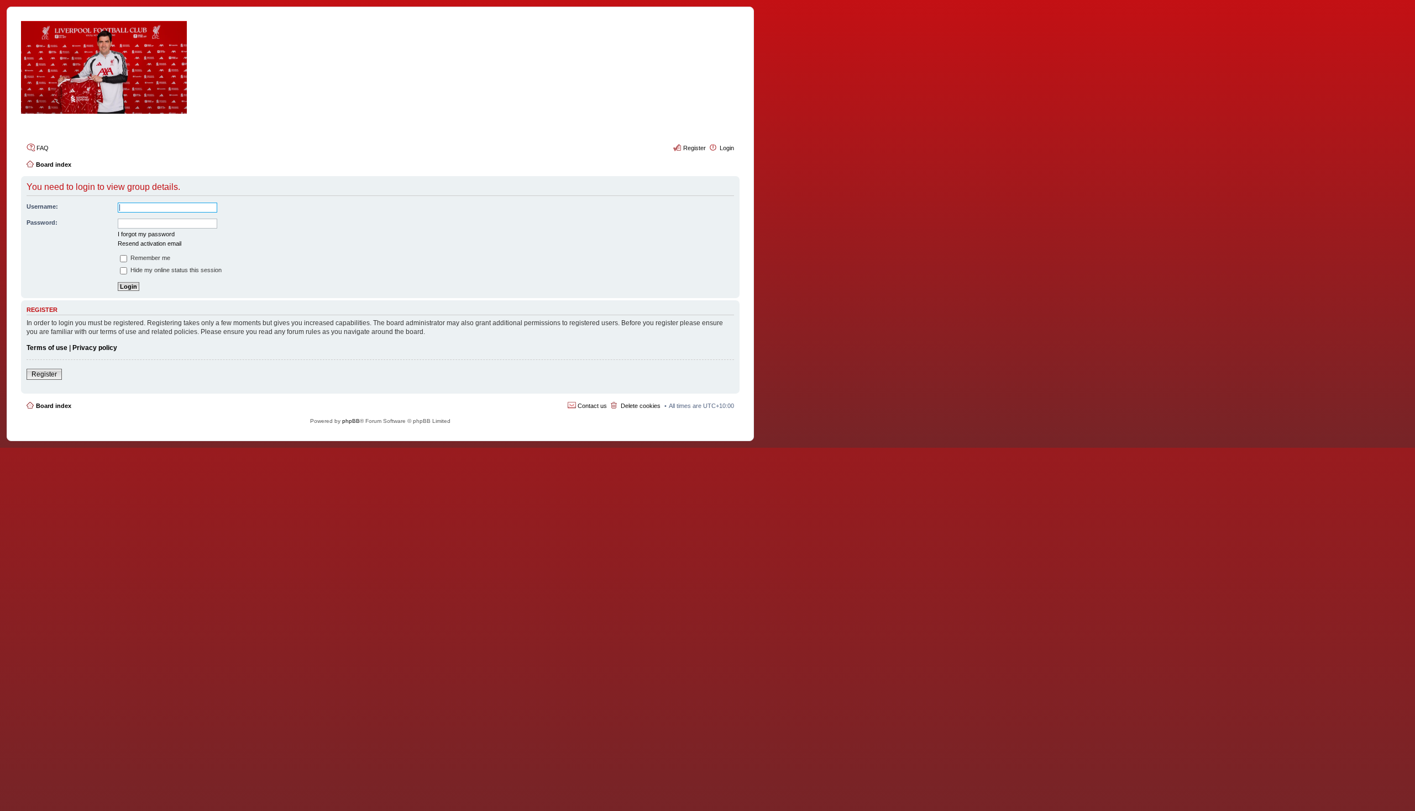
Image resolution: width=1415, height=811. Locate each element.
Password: (42, 222)
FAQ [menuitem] (42, 148)
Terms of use (47, 348)
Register (44, 374)
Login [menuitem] (727, 148)
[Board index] (380, 67)
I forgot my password (146, 234)
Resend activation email (149, 243)
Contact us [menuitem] (592, 405)
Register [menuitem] (694, 148)
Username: (42, 206)
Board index (53, 405)
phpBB (351, 421)
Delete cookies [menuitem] (641, 405)
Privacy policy (94, 348)
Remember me (149, 258)
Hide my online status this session (175, 270)
